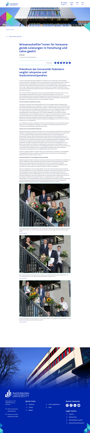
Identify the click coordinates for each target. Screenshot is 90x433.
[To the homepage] (12, 3)
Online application (54, 404)
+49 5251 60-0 (11, 411)
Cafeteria (31, 404)
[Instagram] (67, 405)
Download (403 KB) (23, 233)
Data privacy (73, 417)
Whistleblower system (76, 420)
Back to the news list (15, 36)
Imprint (71, 414)
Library (31, 407)
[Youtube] (78, 405)
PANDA (31, 410)
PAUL (50, 407)
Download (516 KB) (23, 322)
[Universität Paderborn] (45, 393)
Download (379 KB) (23, 278)
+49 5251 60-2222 (12, 416)
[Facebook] (71, 405)
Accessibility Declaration (76, 423)
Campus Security (12, 414)
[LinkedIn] (74, 405)
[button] (65, 4)
